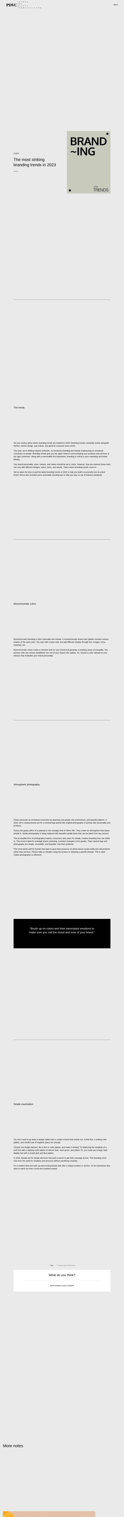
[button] (62, 1285)
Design (60, 1265)
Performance (71, 1265)
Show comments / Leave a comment (62, 1285)
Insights (16, 153)
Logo (65, 1265)
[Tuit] (62, 939)
